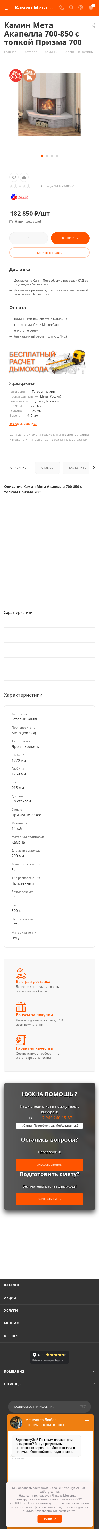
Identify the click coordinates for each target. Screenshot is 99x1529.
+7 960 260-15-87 (49, 1121)
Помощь (12, 1384)
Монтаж (12, 1323)
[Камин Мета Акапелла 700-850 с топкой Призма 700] (49, 104)
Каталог (12, 1285)
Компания (14, 1371)
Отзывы (47, 467)
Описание (18, 467)
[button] (41, 156)
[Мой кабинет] (80, 8)
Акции (10, 1298)
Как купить (77, 467)
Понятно (49, 1518)
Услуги (11, 1310)
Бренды (11, 1336)
